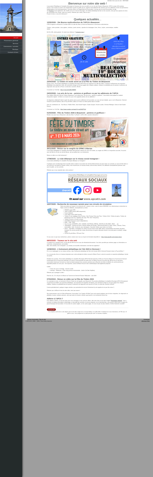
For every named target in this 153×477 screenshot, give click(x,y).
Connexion (147, 319)
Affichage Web (145, 321)
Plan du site (42, 319)
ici (97, 9)
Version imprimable (33, 319)
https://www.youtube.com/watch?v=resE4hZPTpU (73, 109)
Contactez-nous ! (80, 32)
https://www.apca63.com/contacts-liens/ (111, 237)
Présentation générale (116, 300)
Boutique (51, 10)
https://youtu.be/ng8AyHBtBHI (68, 89)
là (115, 9)
